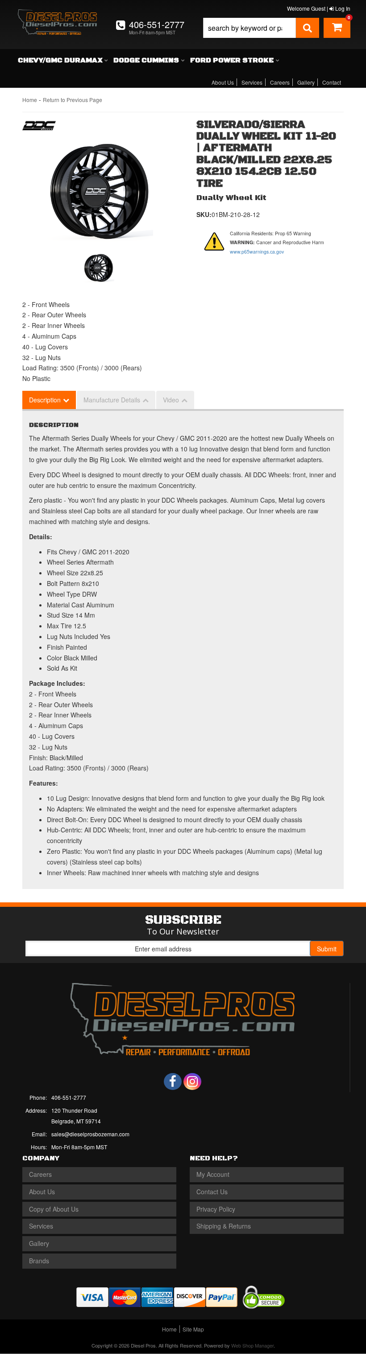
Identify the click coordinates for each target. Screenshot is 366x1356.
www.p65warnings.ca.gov (257, 251)
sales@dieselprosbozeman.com (90, 1134)
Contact (331, 82)
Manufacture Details (111, 399)
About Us (223, 82)
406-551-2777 (68, 1097)
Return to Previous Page (72, 99)
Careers (280, 82)
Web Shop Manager (252, 1345)
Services (251, 82)
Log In (342, 8)
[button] (261, 28)
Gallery (306, 82)
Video (171, 399)
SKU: (204, 214)
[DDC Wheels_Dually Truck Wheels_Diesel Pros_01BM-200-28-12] (99, 192)
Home (29, 99)
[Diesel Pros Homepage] (58, 17)
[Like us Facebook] (173, 1081)
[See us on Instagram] (192, 1081)
